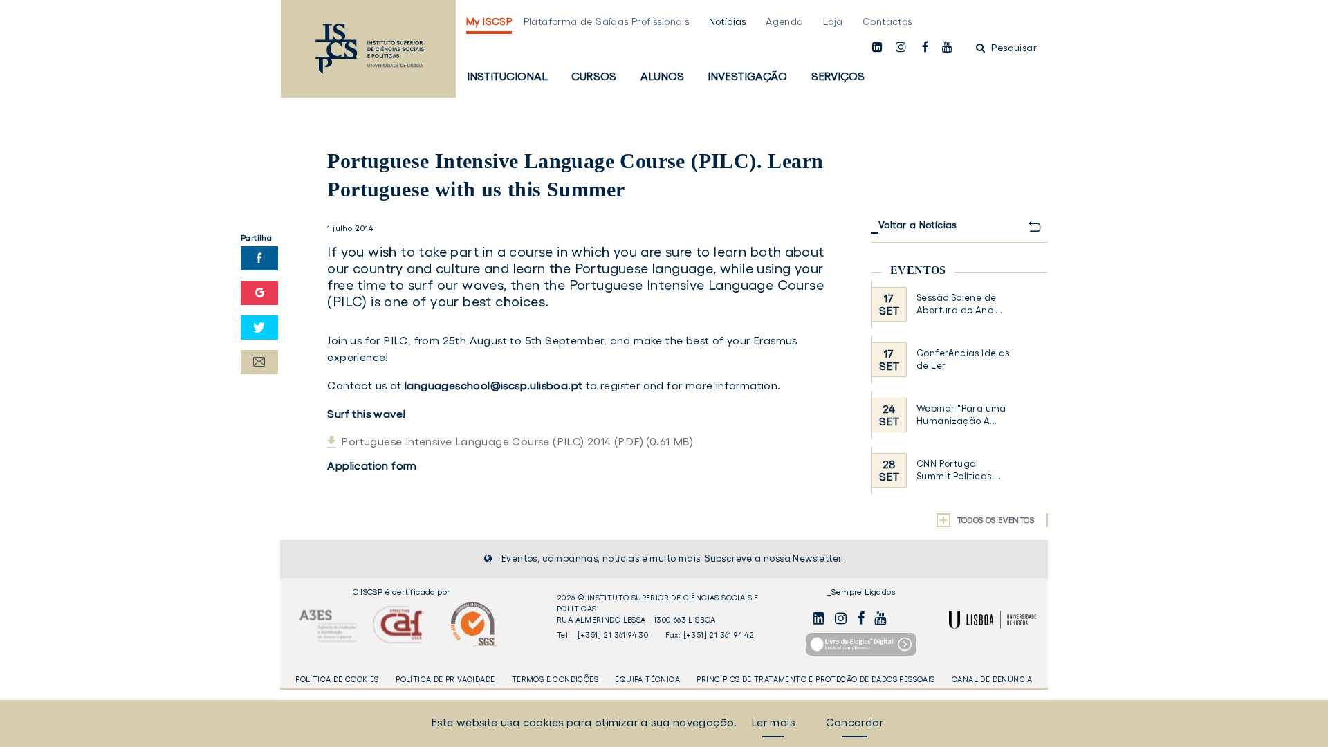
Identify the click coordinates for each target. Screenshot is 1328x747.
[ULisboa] (992, 620)
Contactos (887, 21)
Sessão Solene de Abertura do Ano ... (959, 304)
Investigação (747, 76)
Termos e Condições (555, 679)
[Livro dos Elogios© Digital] (861, 644)
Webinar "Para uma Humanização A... (961, 414)
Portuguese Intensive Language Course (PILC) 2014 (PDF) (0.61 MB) (517, 441)
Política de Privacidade (445, 679)
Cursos (593, 76)
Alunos (662, 76)
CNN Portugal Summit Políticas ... (958, 470)
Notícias (727, 21)
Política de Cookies (337, 679)
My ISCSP (489, 21)
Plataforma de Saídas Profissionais (607, 21)
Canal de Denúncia (992, 679)
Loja (833, 21)
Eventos (918, 270)
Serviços (838, 76)
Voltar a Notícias (917, 224)
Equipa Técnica (647, 679)
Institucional (507, 76)
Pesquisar (1012, 47)
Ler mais (773, 722)
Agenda (784, 21)
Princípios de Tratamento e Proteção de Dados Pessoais (815, 679)
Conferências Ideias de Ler (963, 359)
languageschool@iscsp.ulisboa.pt (493, 385)
